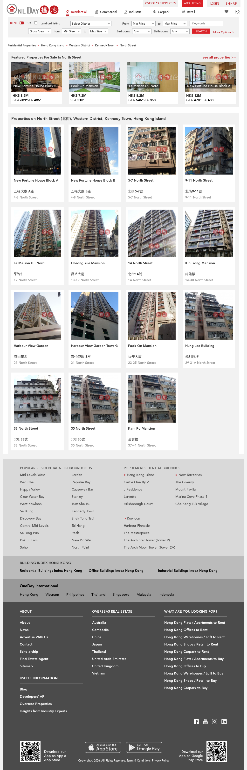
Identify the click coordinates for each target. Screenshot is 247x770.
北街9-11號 (193, 191)
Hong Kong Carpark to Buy (185, 688)
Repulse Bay (81, 482)
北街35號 (78, 439)
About (25, 622)
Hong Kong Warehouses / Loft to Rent (194, 637)
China (96, 637)
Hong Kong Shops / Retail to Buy (190, 680)
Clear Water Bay (32, 496)
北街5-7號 (135, 191)
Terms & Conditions (139, 761)
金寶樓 (133, 439)
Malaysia (144, 594)
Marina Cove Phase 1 (191, 496)
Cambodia (100, 630)
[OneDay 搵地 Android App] (144, 747)
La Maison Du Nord (29, 263)
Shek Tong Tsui (83, 518)
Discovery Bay (30, 518)
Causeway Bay (83, 489)
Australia (99, 622)
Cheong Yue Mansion (88, 263)
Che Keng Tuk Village (191, 504)
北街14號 (135, 274)
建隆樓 (190, 274)
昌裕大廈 (77, 274)
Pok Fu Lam (29, 540)
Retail (191, 12)
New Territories (188, 475)
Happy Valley (30, 489)
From (125, 24)
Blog (23, 689)
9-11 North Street (199, 180)
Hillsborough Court (138, 504)
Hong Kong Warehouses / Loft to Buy (193, 673)
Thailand (98, 594)
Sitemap (26, 666)
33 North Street (26, 428)
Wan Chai (27, 482)
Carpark (164, 12)
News (24, 630)
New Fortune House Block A (36, 180)
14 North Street (140, 263)
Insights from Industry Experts (43, 711)
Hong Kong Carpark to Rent (186, 651)
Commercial (108, 12)
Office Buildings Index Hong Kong (116, 570)
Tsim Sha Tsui (81, 504)
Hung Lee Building (199, 346)
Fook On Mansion (142, 346)
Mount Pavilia (185, 489)
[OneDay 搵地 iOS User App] (103, 747)
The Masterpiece (137, 533)
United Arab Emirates (109, 659)
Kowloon (132, 518)
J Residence (133, 489)
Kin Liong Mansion (200, 263)
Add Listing (192, 3)
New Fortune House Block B (93, 180)
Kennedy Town (83, 511)
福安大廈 (135, 356)
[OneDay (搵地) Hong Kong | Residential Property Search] (33, 8)
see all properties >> (219, 57)
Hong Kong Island (139, 475)
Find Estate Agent (34, 659)
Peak (75, 533)
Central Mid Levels (34, 525)
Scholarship (29, 651)
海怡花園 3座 (81, 356)
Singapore (121, 594)
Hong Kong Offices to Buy (185, 666)
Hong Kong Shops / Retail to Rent (191, 644)
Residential (79, 12)
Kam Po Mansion (141, 428)
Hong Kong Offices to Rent (185, 630)
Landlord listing (50, 23)
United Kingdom (105, 666)
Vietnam (52, 594)
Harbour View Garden (31, 346)
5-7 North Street (140, 180)
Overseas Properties (160, 3)
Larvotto (130, 496)
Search (201, 31)
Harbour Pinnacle (137, 525)
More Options (222, 32)
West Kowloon (31, 504)
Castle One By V (136, 482)
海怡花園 (20, 356)
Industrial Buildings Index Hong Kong (188, 570)
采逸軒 (19, 274)
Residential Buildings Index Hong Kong (51, 570)
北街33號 (21, 439)
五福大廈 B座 (81, 191)
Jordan (77, 475)
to (159, 24)
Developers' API (32, 696)
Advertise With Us (34, 637)
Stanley (77, 496)
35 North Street (83, 428)
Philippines (75, 594)
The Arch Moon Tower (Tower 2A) (149, 547)
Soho (24, 547)
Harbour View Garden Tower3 (94, 346)
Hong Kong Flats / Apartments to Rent (194, 622)
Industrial (135, 12)
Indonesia (166, 594)
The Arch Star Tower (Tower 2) (147, 540)
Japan (97, 644)
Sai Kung (27, 511)
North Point (80, 547)
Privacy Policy (160, 761)
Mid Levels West (32, 475)
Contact (26, 644)
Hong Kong (29, 594)
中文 (237, 12)
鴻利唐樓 (192, 356)
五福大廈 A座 (24, 191)
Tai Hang (78, 525)
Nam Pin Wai (81, 540)
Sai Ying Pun (29, 533)
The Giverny (184, 482)
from (57, 31)
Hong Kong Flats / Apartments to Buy (194, 659)
